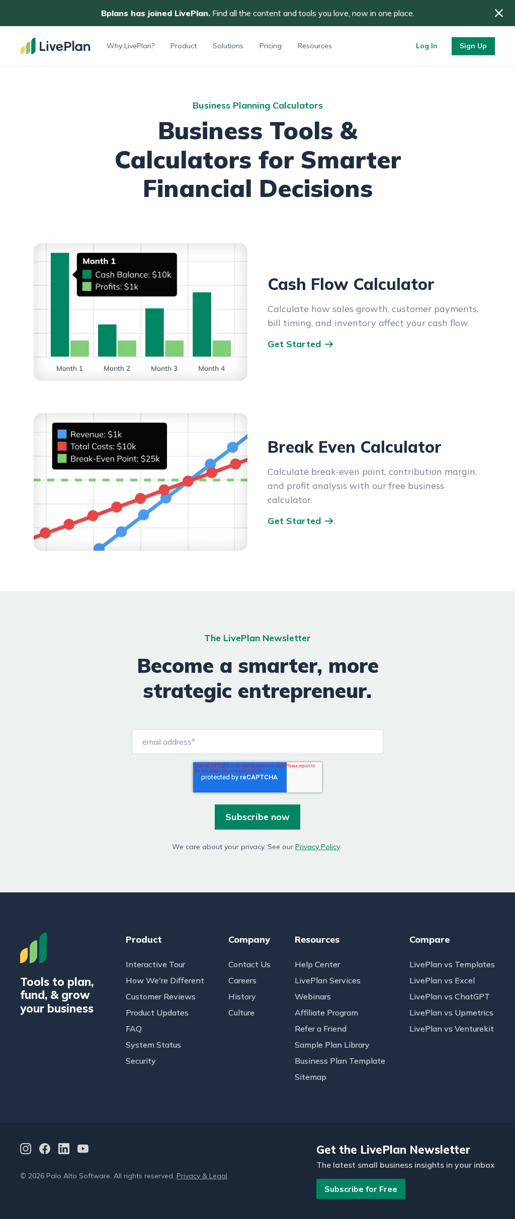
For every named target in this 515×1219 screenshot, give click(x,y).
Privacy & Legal (202, 1175)
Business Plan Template (340, 1061)
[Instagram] (25, 1150)
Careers (242, 980)
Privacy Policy (317, 846)
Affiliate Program (326, 1012)
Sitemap (310, 1077)
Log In (427, 45)
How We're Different (165, 980)
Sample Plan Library (332, 1045)
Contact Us (249, 964)
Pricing (271, 45)
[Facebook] (44, 1150)
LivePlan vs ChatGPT (449, 996)
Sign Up (473, 45)
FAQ (134, 1029)
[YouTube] (83, 1150)
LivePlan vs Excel (442, 980)
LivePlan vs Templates (452, 964)
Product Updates (157, 1012)
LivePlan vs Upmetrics (451, 1012)
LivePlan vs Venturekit (451, 1029)
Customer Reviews (161, 996)
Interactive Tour (155, 964)
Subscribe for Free (360, 1189)
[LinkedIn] (63, 1150)
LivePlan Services (328, 980)
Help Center (317, 964)
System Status (153, 1045)
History (242, 996)
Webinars (313, 996)
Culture (241, 1012)
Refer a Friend (321, 1029)
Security (141, 1061)
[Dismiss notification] (499, 13)
